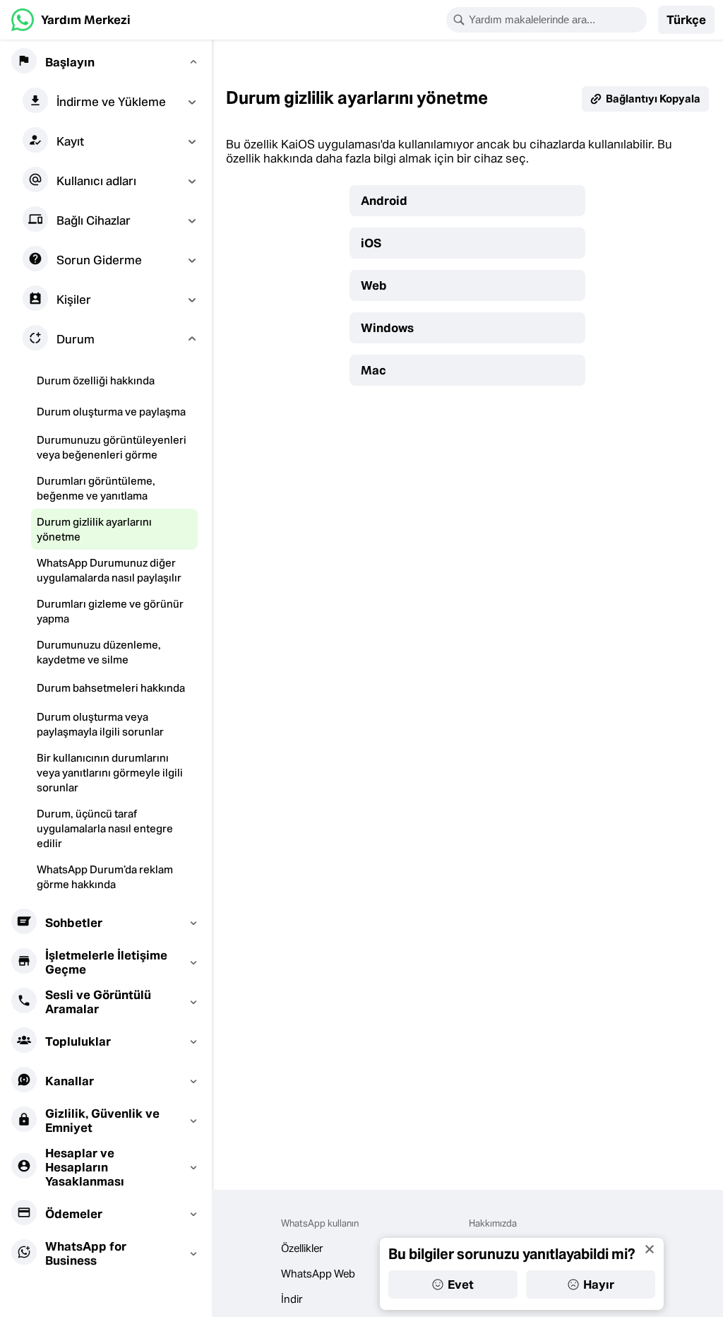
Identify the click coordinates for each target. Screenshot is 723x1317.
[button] (686, 20)
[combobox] (556, 20)
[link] (71, 19)
